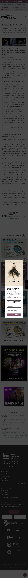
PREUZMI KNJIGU (14, 314)
